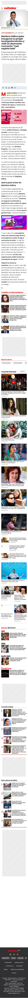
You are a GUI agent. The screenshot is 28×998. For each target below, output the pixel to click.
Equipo (6, 969)
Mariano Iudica (6, 363)
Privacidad (19, 966)
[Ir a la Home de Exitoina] (11, 8)
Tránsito (14, 973)
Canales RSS (8, 962)
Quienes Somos (19, 962)
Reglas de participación (17, 969)
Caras (13, 958)
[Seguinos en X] (17, 954)
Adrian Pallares (18, 363)
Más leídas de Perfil (9, 780)
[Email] (15, 88)
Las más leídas (7, 707)
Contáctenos (9, 966)
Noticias (20, 958)
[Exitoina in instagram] (10, 954)
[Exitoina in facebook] (14, 954)
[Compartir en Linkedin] (12, 88)
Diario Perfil (5, 958)
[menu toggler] (2, 8)
